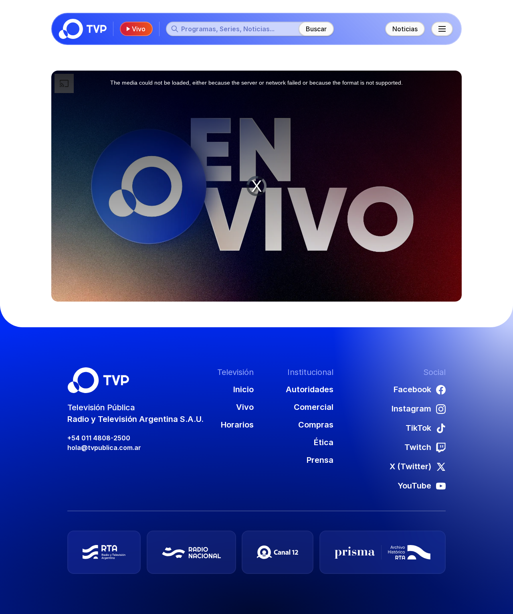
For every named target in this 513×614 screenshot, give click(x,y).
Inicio (243, 389)
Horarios (237, 425)
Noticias (405, 29)
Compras (315, 425)
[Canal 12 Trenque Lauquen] (277, 552)
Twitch (417, 447)
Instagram (411, 408)
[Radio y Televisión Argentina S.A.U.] (104, 552)
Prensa (320, 460)
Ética (323, 442)
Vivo (138, 29)
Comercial (313, 407)
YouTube (414, 485)
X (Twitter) (410, 466)
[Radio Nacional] (191, 552)
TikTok (418, 428)
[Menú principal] (442, 29)
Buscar (316, 29)
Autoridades (309, 389)
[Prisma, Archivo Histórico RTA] (382, 552)
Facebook (412, 389)
